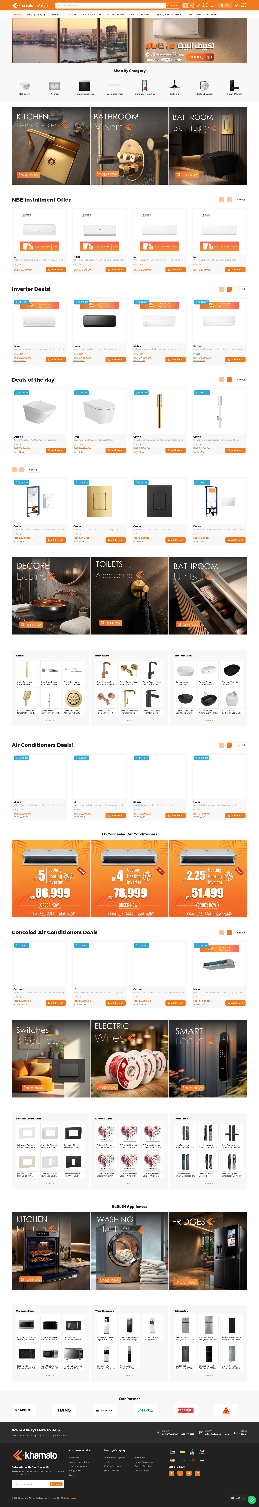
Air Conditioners (112, 1466)
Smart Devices (111, 1470)
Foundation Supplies (114, 1457)
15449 (243, 6)
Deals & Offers (141, 1470)
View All (50, 720)
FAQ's (72, 1475)
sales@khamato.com (217, 1434)
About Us (74, 1457)
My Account (208, 6)
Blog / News (75, 1470)
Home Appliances (143, 1462)
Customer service (78, 1466)
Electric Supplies (143, 1466)
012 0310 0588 (170, 1434)
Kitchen (108, 1462)
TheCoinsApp (69, 1498)
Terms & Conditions (79, 1462)
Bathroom (139, 1457)
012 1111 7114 (187, 1434)
